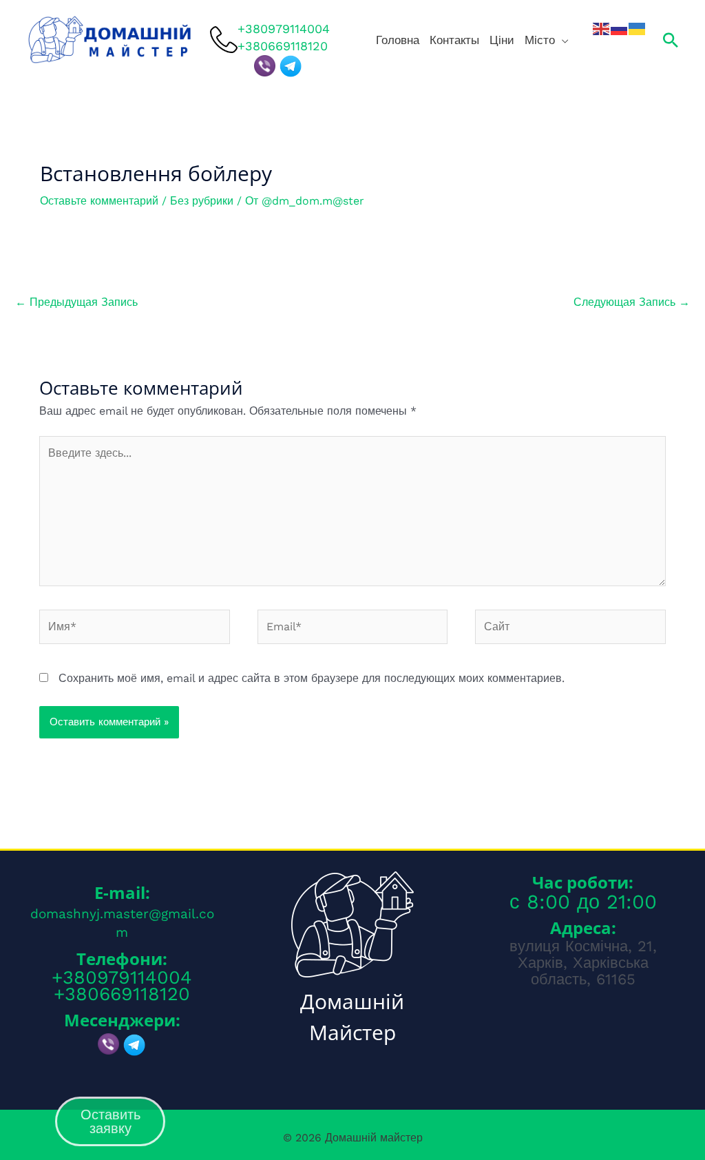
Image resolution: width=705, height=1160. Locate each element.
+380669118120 (122, 994)
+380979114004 (284, 28)
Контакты (454, 40)
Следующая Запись (632, 302)
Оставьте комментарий (99, 200)
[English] (602, 28)
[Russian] (620, 28)
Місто (540, 40)
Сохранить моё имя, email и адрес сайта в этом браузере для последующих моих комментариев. (312, 678)
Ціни (502, 40)
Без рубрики (201, 200)
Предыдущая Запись (76, 302)
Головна (397, 40)
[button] (670, 40)
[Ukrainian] (637, 28)
